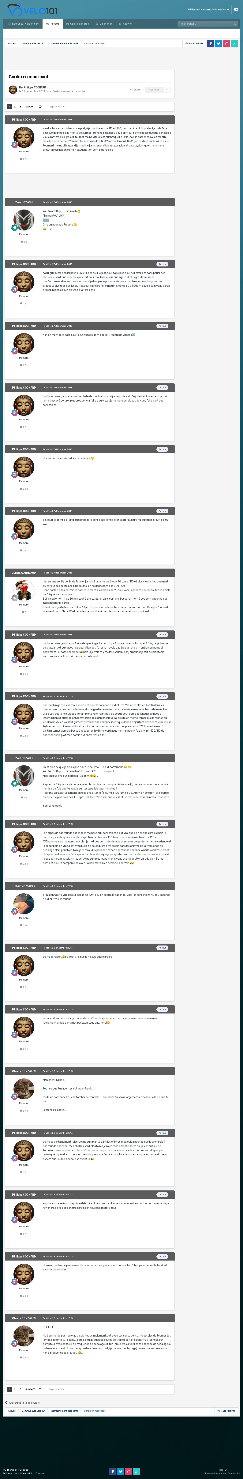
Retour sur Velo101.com (25, 23)
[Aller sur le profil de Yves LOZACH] (23, 220)
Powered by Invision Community (222, 1473)
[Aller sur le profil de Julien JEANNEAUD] (23, 590)
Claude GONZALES (24, 1071)
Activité (127, 23)
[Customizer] (236, 9)
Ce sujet (222, 23)
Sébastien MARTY (24, 886)
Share (137, 89)
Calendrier (105, 23)
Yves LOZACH (24, 202)
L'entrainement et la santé (68, 91)
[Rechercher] (235, 24)
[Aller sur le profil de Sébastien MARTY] (23, 903)
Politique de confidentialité (17, 1473)
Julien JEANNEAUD (24, 572)
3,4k (25, 1110)
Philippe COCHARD (35, 87)
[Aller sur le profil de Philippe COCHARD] (13, 90)
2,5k (25, 159)
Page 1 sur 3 (56, 106)
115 (25, 241)
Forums (54, 23)
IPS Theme (8, 1470)
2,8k (25, 925)
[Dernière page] (40, 106)
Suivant (30, 106)
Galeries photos (79, 23)
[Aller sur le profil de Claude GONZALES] (23, 1088)
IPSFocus (23, 1470)
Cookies (40, 1473)
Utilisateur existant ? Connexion (207, 9)
